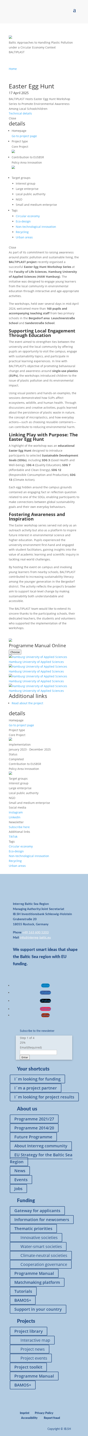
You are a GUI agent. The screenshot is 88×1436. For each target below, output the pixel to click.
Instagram (16, 812)
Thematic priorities (33, 1228)
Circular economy (28, 216)
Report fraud (52, 1418)
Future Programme (33, 1137)
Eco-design (23, 221)
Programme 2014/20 (34, 1128)
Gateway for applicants (37, 1210)
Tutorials (23, 1291)
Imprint (24, 1413)
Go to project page (24, 136)
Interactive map (35, 1340)
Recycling (22, 232)
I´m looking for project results (44, 1097)
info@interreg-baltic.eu (35, 937)
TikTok (13, 836)
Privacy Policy (44, 1413)
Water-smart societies (41, 1246)
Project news (32, 1349)
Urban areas (24, 237)
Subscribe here (19, 827)
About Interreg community (40, 1146)
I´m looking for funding (37, 1079)
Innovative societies (39, 1237)
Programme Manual (34, 1273)
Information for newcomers (41, 1219)
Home (13, 69)
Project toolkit (28, 1367)
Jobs (18, 1188)
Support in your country (38, 1309)
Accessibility (29, 1418)
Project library (28, 1331)
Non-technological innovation (36, 227)
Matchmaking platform (37, 1282)
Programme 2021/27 (34, 1119)
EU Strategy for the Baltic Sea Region (41, 1158)
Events (21, 1179)
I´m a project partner (35, 1088)
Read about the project (27, 703)
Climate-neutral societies (43, 1255)
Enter (24, 1057)
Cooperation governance (43, 1264)
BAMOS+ (22, 1300)
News (19, 1170)
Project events (33, 1358)
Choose (15, 652)
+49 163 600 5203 (35, 932)
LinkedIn (14, 817)
